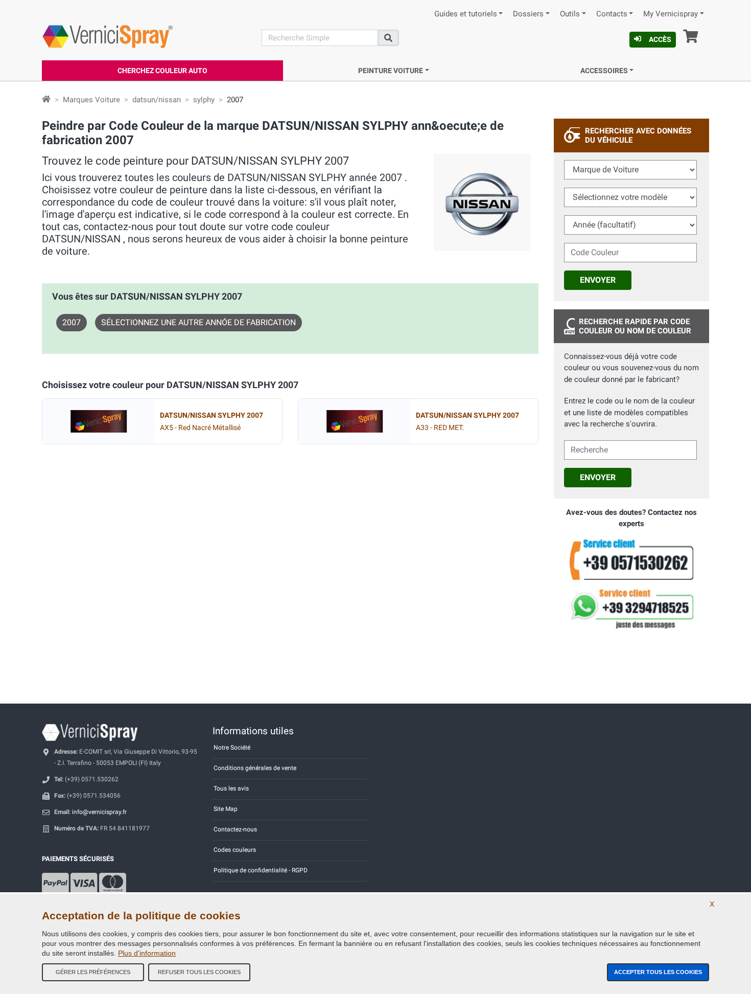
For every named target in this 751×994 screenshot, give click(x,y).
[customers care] (631, 559)
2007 (71, 322)
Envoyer (598, 280)
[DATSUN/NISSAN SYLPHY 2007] (98, 421)
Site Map (226, 808)
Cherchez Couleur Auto (162, 70)
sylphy (204, 99)
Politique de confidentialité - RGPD (261, 870)
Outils (570, 14)
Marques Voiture (91, 99)
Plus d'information (147, 953)
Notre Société (232, 747)
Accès (660, 39)
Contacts (611, 14)
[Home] (46, 99)
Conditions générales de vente (255, 768)
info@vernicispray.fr (99, 812)
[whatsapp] (631, 609)
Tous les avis (231, 788)
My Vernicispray (670, 14)
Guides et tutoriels (465, 14)
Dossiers (528, 14)
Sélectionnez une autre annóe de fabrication (198, 322)
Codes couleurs (235, 849)
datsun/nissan (156, 99)
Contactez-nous (235, 829)
